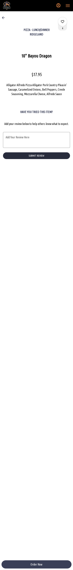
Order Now (36, 564)
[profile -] (58, 5)
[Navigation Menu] (68, 5)
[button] (4, 17)
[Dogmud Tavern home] (20, 5)
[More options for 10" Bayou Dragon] (62, 21)
